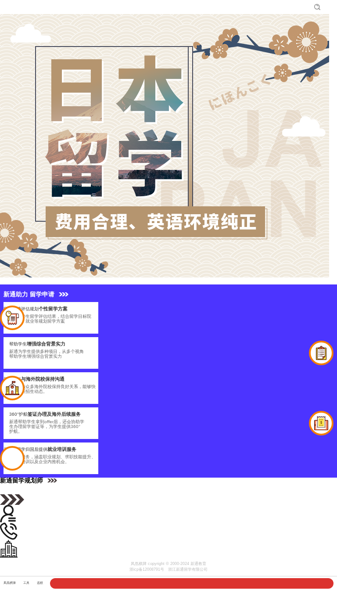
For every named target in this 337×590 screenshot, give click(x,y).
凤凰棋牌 (13, 7)
